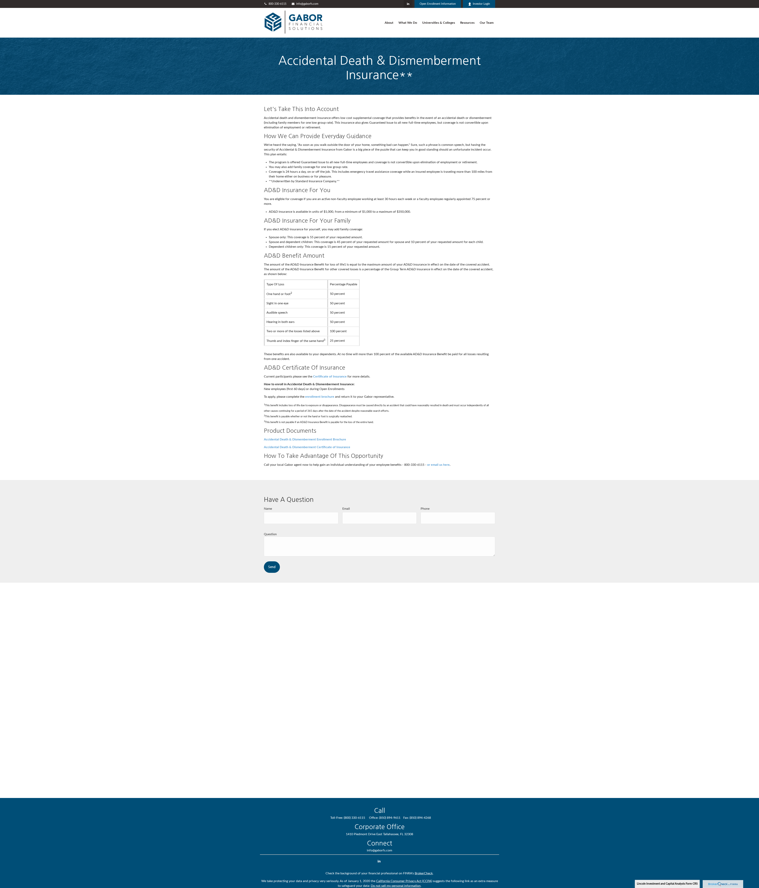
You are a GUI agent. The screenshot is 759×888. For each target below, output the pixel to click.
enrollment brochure (319, 396)
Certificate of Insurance (330, 376)
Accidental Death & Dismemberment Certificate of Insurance (307, 447)
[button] (389, 23)
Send (272, 566)
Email (346, 508)
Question (270, 534)
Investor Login (481, 4)
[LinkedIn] (408, 4)
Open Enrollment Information (438, 4)
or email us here (438, 464)
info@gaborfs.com (307, 4)
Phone (425, 508)
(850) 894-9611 (389, 817)
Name (268, 508)
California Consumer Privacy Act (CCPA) (404, 881)
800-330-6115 (277, 4)
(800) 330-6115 (354, 817)
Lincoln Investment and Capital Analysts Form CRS (667, 883)
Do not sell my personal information (396, 885)
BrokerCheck (424, 873)
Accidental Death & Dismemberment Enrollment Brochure (305, 439)
